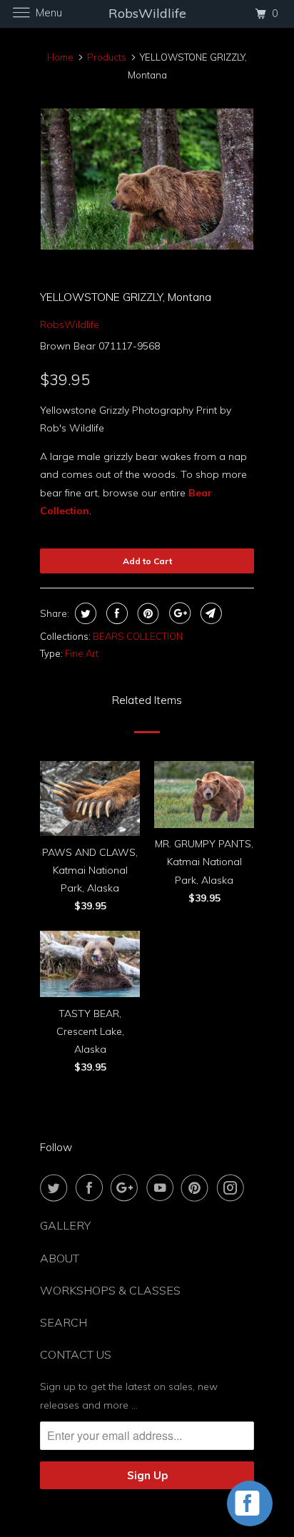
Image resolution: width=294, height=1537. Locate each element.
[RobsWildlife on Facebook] (92, 1187)
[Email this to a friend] (209, 613)
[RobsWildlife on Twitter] (56, 1187)
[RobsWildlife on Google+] (127, 1187)
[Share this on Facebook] (115, 613)
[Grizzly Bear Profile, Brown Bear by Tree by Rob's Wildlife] (147, 179)
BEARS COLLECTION (138, 636)
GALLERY (65, 1225)
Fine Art (81, 653)
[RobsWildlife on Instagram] (233, 1187)
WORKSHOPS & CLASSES (110, 1290)
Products (106, 57)
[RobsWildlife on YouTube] (162, 1187)
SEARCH (63, 1322)
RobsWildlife (69, 324)
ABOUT (59, 1258)
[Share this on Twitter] (83, 613)
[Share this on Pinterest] (146, 613)
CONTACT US (75, 1354)
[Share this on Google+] (178, 613)
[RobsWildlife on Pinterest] (197, 1187)
